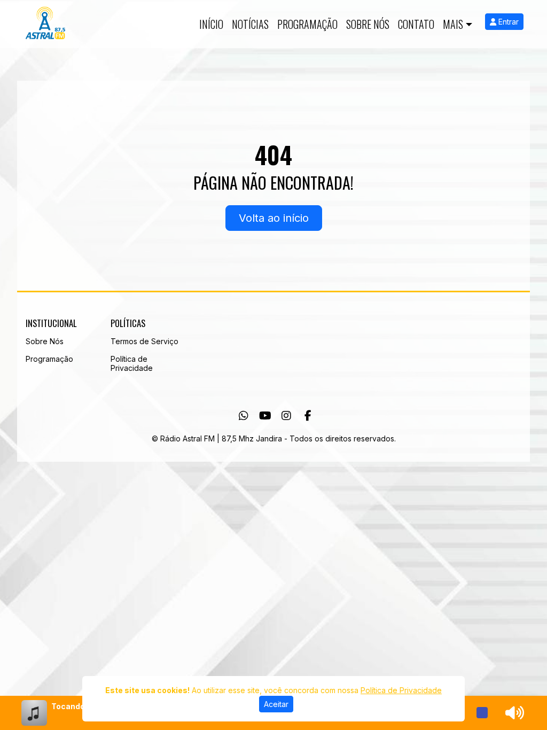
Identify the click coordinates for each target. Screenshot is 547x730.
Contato (416, 24)
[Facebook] (307, 415)
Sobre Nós (367, 24)
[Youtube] (265, 415)
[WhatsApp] (243, 415)
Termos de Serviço (144, 341)
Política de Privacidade (132, 363)
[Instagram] (286, 415)
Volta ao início (274, 218)
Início (211, 24)
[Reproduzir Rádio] (482, 713)
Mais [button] (453, 24)
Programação (307, 24)
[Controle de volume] (512, 713)
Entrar (507, 21)
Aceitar (276, 704)
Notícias (250, 24)
